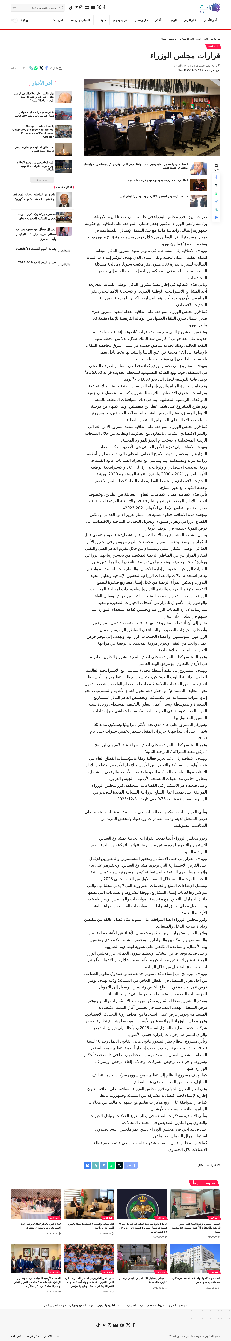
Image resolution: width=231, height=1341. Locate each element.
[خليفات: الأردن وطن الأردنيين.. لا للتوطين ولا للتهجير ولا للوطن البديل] (198, 201)
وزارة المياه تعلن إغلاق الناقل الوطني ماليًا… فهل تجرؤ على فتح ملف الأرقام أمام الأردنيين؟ (33, 97)
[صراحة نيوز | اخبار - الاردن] (210, 8)
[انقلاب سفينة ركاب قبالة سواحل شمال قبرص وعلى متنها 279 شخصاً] (63, 114)
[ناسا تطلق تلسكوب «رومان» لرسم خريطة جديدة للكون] (63, 149)
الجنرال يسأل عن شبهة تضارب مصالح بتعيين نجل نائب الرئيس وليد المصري (36, 234)
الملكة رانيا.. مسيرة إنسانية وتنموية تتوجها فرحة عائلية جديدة (158, 180)
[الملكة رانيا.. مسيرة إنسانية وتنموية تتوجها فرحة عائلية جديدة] (198, 185)
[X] (99, 7)
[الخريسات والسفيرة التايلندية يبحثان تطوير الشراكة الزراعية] (89, 1204)
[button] (25, 20)
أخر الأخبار (42, 83)
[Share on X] (41, 68)
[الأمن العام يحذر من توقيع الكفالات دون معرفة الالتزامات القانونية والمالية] (63, 166)
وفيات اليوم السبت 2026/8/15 (36, 248)
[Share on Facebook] (46, 68)
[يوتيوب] (93, 7)
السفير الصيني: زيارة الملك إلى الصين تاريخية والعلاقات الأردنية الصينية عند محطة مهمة (196, 1227)
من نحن (183, 1305)
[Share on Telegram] (216, 201)
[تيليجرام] (76, 7)
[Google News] (87, 7)
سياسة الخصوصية (135, 1305)
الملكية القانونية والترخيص (110, 1305)
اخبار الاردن (213, 46)
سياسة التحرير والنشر (55, 1305)
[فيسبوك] (104, 7)
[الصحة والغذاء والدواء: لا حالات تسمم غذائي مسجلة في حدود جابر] (195, 1258)
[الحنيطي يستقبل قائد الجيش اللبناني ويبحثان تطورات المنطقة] (142, 1258)
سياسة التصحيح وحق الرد (81, 1305)
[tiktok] (70, 8)
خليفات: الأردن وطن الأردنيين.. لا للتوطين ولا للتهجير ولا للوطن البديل (154, 196)
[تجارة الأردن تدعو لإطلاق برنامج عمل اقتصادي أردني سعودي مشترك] (36, 1204)
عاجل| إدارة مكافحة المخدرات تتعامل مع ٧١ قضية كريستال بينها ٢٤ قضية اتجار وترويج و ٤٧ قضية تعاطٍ (142, 1227)
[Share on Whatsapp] (36, 68)
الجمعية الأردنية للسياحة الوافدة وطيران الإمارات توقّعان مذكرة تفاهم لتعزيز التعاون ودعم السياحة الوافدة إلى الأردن (37, 1282)
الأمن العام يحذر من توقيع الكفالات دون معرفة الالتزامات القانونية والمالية (35, 166)
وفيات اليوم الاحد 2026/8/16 (37, 262)
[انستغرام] (81, 7)
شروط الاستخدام (156, 1305)
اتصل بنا (172, 1305)
